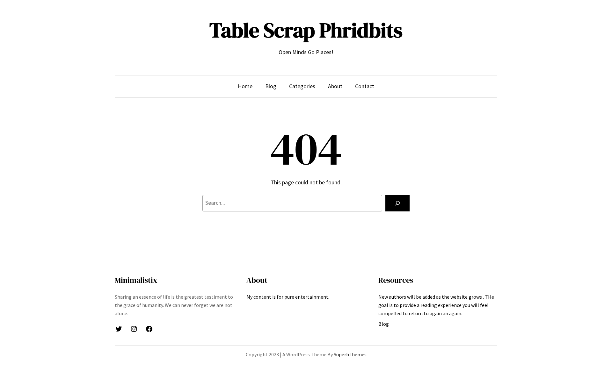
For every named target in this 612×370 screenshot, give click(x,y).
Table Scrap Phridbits (306, 30)
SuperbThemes (350, 354)
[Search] (397, 203)
